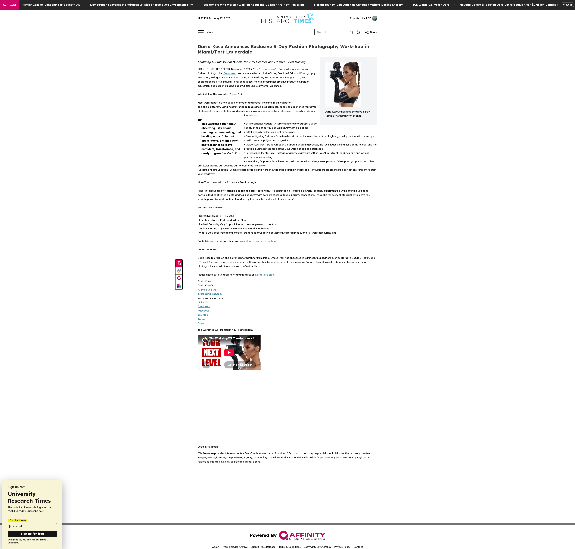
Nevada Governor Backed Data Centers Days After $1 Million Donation (509, 4)
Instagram (204, 306)
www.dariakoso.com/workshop (258, 241)
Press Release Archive (235, 546)
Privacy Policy (342, 546)
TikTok (201, 319)
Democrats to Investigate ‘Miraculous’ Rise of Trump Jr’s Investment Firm (141, 4)
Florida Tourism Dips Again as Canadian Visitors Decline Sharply (358, 4)
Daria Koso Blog (264, 274)
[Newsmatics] (178, 285)
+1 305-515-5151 (207, 289)
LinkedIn (203, 302)
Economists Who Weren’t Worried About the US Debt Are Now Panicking (253, 4)
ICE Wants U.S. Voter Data (431, 4)
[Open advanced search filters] (358, 32)
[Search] (351, 32)
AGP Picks (9, 4)
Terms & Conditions (290, 546)
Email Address (17, 520)
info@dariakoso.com (210, 293)
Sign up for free (32, 534)
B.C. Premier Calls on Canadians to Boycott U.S (47, 4)
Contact (358, 546)
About (215, 546)
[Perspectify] (178, 270)
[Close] (58, 483)
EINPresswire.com (264, 69)
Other (201, 323)
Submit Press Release (263, 546)
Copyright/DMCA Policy (317, 546)
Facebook (203, 310)
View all (567, 4)
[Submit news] (178, 263)
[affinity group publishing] (178, 278)
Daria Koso (229, 73)
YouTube (203, 314)
